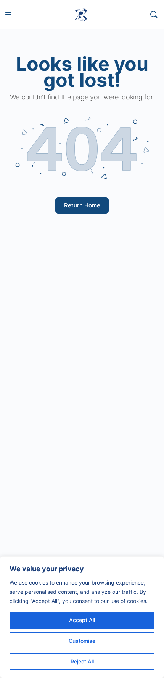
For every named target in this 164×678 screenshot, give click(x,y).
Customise (82, 640)
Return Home (82, 205)
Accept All (82, 620)
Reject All (82, 661)
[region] (82, 617)
